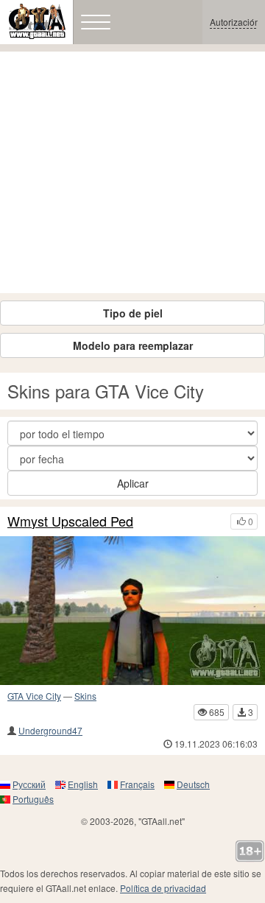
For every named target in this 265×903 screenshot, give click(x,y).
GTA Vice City (34, 695)
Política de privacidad (163, 888)
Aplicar (133, 483)
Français (137, 784)
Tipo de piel (133, 313)
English (83, 784)
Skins (85, 695)
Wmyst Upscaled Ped (70, 521)
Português (33, 799)
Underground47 (50, 730)
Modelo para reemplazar (133, 345)
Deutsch (193, 784)
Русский (29, 784)
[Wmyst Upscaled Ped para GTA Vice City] (132, 610)
